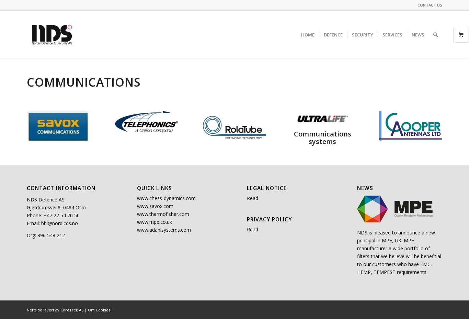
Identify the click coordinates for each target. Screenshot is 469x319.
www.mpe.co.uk (154, 222)
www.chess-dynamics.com (166, 198)
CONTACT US (429, 5)
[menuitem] (428, 5)
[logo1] (234, 127)
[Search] (435, 35)
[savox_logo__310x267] (58, 126)
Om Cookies (99, 309)
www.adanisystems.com (164, 230)
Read (252, 198)
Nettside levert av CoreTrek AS (55, 309)
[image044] (410, 126)
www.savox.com (155, 206)
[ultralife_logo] (322, 118)
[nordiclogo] (52, 35)
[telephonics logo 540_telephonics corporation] (146, 121)
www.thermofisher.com (163, 214)
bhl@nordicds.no (59, 223)
